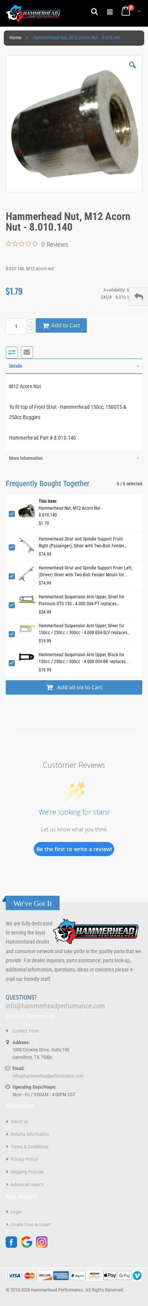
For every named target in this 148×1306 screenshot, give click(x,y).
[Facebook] (13, 1246)
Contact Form (26, 1031)
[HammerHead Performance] (33, 13)
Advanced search (27, 1184)
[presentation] (74, 366)
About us (19, 1121)
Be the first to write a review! (74, 849)
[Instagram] (43, 1246)
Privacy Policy (24, 1159)
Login (16, 1212)
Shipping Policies (27, 1172)
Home (15, 37)
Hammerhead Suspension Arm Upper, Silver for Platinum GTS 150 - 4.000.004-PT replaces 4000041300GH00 (81, 600)
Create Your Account (31, 1224)
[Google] (28, 1246)
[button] (132, 71)
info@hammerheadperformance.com (55, 1006)
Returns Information (30, 1134)
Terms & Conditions (30, 1147)
